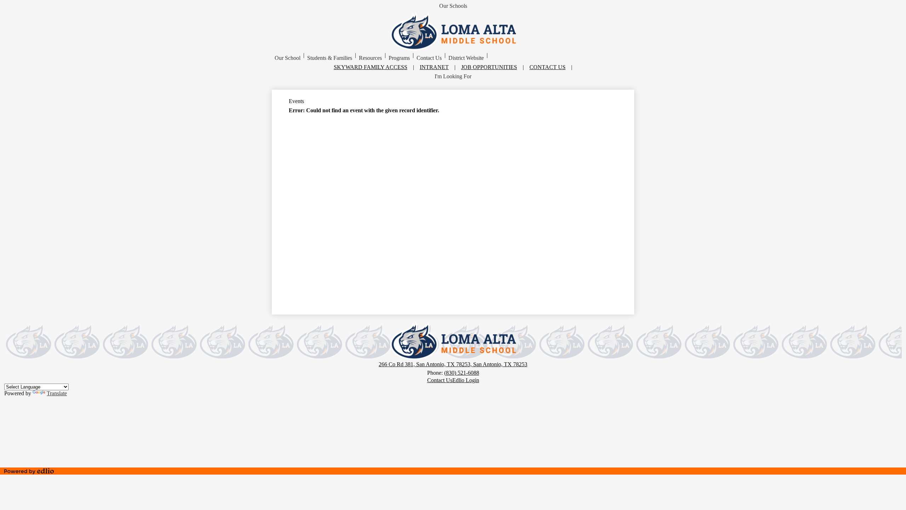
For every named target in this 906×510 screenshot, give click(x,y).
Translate (57, 393)
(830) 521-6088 (461, 373)
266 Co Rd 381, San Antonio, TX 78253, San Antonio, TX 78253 (453, 364)
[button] (287, 58)
